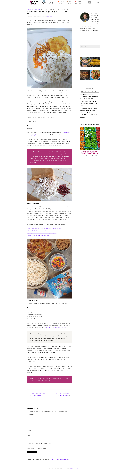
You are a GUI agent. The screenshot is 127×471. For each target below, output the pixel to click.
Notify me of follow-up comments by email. (39, 443)
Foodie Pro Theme (74, 468)
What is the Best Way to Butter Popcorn (38, 231)
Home (29, 9)
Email (29, 435)
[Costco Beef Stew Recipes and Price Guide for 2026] (95, 75)
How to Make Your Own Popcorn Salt (38, 235)
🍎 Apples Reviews (61, 2)
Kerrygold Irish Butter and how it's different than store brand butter (49, 156)
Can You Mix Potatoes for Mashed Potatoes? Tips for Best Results (89, 115)
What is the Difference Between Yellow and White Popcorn (44, 228)
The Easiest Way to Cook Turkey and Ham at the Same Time (88, 103)
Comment (30, 414)
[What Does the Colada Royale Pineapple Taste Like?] (85, 62)
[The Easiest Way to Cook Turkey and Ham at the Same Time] (85, 75)
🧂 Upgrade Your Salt (52, 2)
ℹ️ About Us (44, 2)
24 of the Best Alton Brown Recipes (56, 327)
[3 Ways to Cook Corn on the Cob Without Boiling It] (95, 62)
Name (29, 430)
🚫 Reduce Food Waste (78, 2)
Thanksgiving (36, 9)
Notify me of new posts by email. (36, 448)
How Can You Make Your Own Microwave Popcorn (41, 233)
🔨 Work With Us (69, 2)
